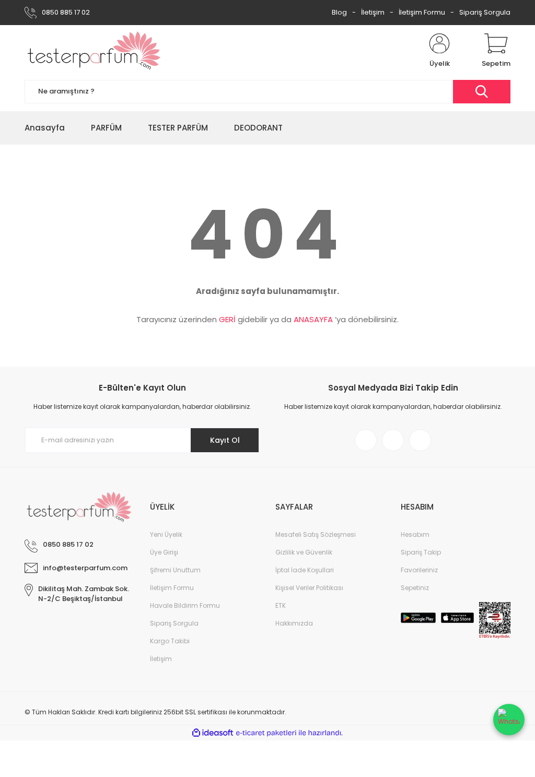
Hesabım (415, 534)
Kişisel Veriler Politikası (309, 587)
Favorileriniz (419, 570)
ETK (280, 605)
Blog (339, 12)
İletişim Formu (422, 12)
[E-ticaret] (266, 733)
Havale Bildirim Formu (185, 605)
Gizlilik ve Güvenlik (303, 552)
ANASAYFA (313, 319)
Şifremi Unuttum (175, 570)
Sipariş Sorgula (484, 12)
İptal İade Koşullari (304, 570)
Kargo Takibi (170, 641)
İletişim (373, 12)
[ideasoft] (213, 733)
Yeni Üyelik (166, 534)
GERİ (227, 319)
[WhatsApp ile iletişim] (509, 719)
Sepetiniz (415, 587)
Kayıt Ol (225, 440)
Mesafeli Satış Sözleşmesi (315, 534)
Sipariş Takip (421, 552)
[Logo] (94, 51)
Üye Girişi (164, 552)
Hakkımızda (294, 623)
